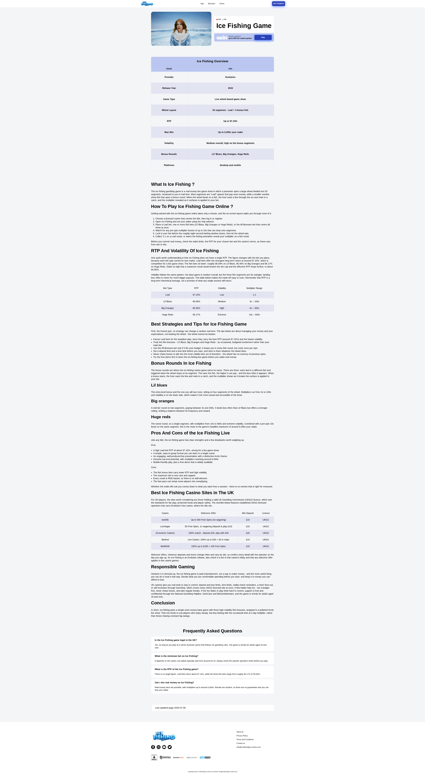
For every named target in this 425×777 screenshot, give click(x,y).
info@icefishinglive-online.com (249, 747)
